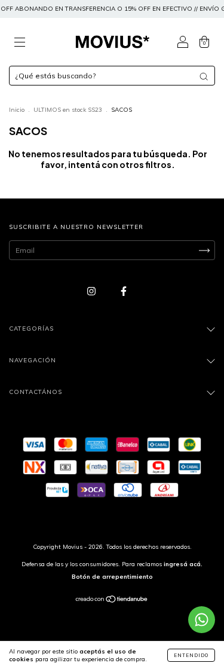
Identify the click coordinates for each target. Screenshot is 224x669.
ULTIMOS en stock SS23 (67, 110)
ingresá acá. (183, 564)
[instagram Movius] (92, 290)
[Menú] (20, 43)
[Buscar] (204, 76)
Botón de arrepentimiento (112, 577)
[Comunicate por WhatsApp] (201, 619)
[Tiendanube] (112, 600)
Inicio (16, 110)
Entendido (191, 655)
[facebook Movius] (123, 290)
